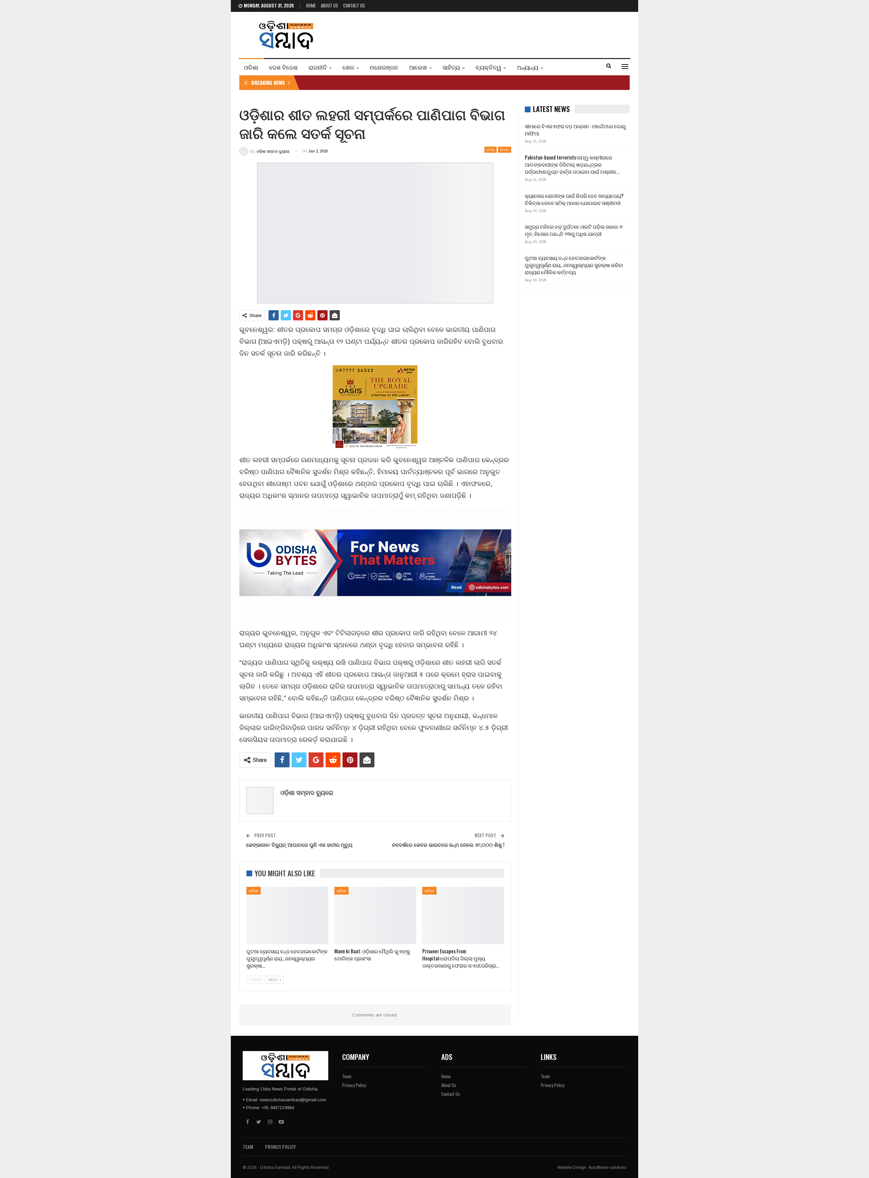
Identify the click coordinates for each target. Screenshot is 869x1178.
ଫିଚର (504, 149)
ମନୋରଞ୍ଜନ (384, 67)
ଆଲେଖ (418, 67)
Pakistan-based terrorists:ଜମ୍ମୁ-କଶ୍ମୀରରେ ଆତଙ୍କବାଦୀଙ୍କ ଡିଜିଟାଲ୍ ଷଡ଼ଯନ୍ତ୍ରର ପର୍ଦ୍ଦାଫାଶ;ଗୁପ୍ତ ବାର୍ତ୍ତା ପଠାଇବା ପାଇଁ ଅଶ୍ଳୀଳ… (572, 164)
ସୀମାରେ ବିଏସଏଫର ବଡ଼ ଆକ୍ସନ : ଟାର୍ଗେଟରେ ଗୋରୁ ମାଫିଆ (575, 129)
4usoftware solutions (607, 1167)
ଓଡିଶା (251, 67)
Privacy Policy (354, 1085)
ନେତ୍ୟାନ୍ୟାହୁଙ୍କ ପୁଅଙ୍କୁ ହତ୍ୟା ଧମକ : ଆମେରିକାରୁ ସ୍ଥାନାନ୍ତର (370, 82)
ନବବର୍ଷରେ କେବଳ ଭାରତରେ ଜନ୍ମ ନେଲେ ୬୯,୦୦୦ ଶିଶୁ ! (448, 844)
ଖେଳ (348, 67)
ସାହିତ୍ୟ (451, 67)
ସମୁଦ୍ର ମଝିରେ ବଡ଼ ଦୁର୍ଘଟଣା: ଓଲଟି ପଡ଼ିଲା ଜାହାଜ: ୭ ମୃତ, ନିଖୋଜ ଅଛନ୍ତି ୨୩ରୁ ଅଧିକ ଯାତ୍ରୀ (574, 230)
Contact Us (354, 5)
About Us (329, 5)
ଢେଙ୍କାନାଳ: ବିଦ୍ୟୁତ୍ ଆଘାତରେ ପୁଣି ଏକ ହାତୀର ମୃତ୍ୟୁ (299, 844)
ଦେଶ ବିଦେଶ (283, 67)
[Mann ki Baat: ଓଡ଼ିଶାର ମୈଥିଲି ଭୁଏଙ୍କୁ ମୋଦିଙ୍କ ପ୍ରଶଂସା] (375, 915)
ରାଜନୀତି (318, 67)
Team (346, 1076)
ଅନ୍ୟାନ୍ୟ (527, 67)
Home (311, 5)
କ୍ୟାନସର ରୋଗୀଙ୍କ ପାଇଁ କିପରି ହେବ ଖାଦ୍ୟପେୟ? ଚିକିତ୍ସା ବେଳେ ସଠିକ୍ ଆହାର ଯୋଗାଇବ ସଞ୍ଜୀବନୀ (574, 199)
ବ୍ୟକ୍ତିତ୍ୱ (488, 67)
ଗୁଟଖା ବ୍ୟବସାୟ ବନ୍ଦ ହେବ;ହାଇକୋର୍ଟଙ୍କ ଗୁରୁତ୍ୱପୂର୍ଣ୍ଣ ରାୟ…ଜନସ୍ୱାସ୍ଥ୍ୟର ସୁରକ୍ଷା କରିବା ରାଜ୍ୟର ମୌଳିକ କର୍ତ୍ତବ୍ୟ (574, 265)
